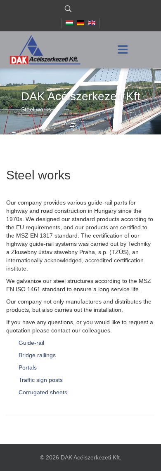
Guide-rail (31, 342)
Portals (28, 367)
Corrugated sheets (43, 392)
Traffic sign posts (41, 380)
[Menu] (122, 49)
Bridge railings (37, 355)
